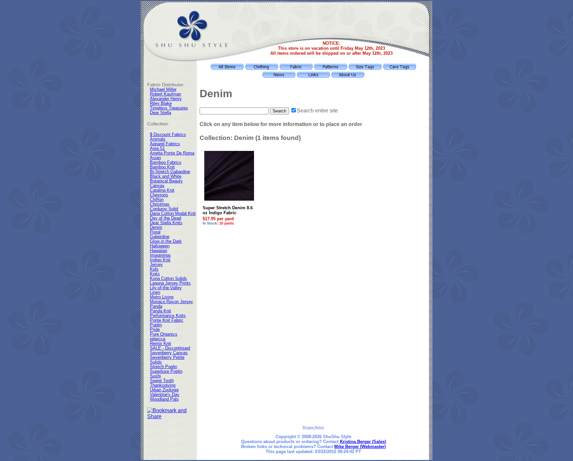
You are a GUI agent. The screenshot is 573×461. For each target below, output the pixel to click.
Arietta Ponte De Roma (172, 153)
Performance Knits (168, 315)
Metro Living (161, 297)
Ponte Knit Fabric (166, 320)
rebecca (157, 339)
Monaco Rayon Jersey (171, 301)
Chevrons (159, 195)
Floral (155, 232)
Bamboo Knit (162, 167)
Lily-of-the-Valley (166, 288)
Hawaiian (158, 250)
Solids (156, 362)
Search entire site (317, 110)
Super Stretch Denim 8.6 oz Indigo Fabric (228, 210)
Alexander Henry (166, 99)
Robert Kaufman (165, 94)
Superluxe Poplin (166, 371)
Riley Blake (161, 103)
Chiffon (156, 199)
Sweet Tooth (162, 380)
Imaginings (160, 255)
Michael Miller (163, 89)
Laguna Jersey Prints (170, 283)
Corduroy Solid (164, 209)
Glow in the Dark (166, 241)
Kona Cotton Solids (168, 278)
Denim (156, 227)
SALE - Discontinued (170, 348)
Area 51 (157, 148)
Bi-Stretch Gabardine (170, 171)
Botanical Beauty (166, 181)
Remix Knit (160, 343)
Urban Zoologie (164, 390)
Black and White (165, 176)
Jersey (156, 264)
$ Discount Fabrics (168, 134)
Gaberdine (159, 236)
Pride (155, 329)
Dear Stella (160, 112)
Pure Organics (163, 334)
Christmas (159, 204)
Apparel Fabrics (165, 144)
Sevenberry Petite (167, 357)
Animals (157, 139)
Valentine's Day (164, 394)
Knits (155, 274)
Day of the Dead (165, 218)
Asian (155, 158)
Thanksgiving (162, 385)
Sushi (155, 376)
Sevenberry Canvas (169, 353)
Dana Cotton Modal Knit (173, 213)
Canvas (157, 185)
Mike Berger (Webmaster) (360, 446)
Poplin (156, 325)
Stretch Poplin (163, 366)
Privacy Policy (313, 427)
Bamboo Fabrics (165, 162)
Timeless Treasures (169, 108)
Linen (155, 292)
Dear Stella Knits (166, 223)
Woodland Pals (164, 399)
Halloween (159, 246)
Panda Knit (160, 311)
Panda (156, 306)
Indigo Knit (160, 260)
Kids (154, 269)
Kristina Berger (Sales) (363, 441)
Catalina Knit (162, 190)
